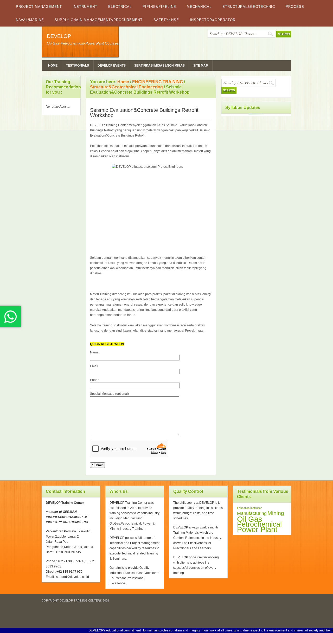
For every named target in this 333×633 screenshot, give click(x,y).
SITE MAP (200, 65)
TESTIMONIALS (77, 65)
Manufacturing (252, 513)
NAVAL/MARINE (30, 20)
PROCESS (295, 7)
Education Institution (249, 507)
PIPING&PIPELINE (159, 7)
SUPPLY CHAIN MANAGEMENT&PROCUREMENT (99, 20)
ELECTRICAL (120, 7)
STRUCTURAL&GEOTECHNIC (248, 7)
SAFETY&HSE (166, 20)
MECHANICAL (199, 7)
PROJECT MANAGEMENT (39, 7)
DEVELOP (59, 36)
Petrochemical (259, 524)
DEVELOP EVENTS (112, 65)
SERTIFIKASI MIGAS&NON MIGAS (159, 65)
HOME (52, 65)
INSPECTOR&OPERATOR (212, 20)
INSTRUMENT (85, 7)
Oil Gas (249, 519)
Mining (275, 513)
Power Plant (257, 529)
